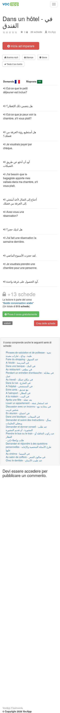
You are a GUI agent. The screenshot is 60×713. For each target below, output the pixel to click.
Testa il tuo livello (14, 64)
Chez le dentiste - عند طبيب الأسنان (24, 460)
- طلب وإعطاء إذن (15, 440)
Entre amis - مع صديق (17, 389)
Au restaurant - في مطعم (19, 369)
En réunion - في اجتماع (18, 413)
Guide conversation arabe (18, 303)
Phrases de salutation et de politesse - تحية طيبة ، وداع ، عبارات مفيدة (28, 354)
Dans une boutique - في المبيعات (23, 416)
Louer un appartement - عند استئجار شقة (27, 403)
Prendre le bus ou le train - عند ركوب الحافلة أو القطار (30, 435)
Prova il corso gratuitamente (22, 314)
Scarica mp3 (12, 57)
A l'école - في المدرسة (17, 362)
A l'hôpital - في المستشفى (19, 386)
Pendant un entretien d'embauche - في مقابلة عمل (30, 374)
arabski (7, 323)
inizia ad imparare (22, 46)
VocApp (52, 32)
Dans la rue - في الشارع (18, 382)
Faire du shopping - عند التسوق (22, 359)
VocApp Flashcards (12, 708)
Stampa (29, 57)
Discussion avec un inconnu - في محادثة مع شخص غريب (28, 408)
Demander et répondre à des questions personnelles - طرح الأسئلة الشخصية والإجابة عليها (28, 447)
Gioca (44, 57)
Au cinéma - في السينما (18, 453)
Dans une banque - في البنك (20, 366)
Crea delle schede (45, 323)
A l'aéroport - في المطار (18, 393)
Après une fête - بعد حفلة (19, 399)
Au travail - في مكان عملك (19, 379)
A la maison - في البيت (17, 396)
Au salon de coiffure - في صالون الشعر (25, 457)
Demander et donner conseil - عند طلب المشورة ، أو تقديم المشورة (26, 428)
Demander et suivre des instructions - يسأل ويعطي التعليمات (28, 421)
